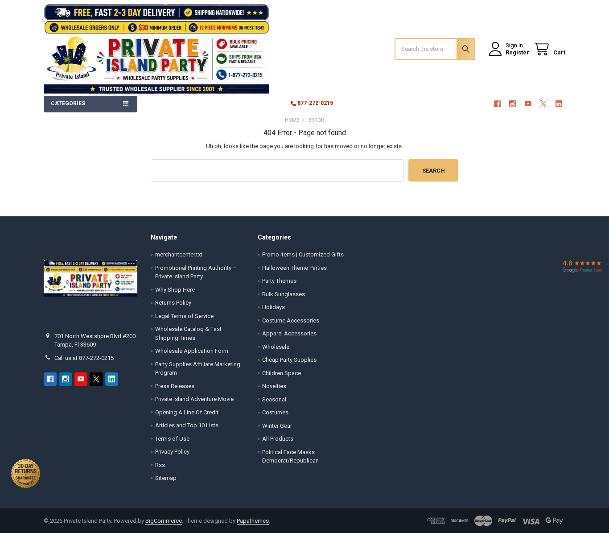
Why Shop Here (175, 289)
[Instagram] (512, 103)
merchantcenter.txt (178, 254)
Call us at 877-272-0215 (84, 358)
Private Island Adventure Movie (194, 399)
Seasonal (274, 399)
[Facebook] (497, 103)
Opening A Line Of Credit (186, 412)
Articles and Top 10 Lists (186, 425)
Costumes (275, 412)
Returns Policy (173, 302)
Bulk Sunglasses (283, 294)
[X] (543, 103)
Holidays (273, 307)
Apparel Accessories (289, 333)
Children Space (281, 373)
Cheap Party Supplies (289, 359)
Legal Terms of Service (184, 316)
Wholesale (275, 346)
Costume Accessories (290, 320)
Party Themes (279, 280)
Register (517, 52)
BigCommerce (163, 520)
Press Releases (174, 386)
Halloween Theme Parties (294, 267)
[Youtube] (528, 103)
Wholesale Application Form (191, 350)
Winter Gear (277, 425)
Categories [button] (68, 103)
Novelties (274, 386)
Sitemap (166, 478)
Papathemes (253, 520)
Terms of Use (172, 438)
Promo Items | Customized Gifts (303, 254)
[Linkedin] (558, 103)
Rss (160, 465)
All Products (277, 438)
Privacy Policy (172, 451)
